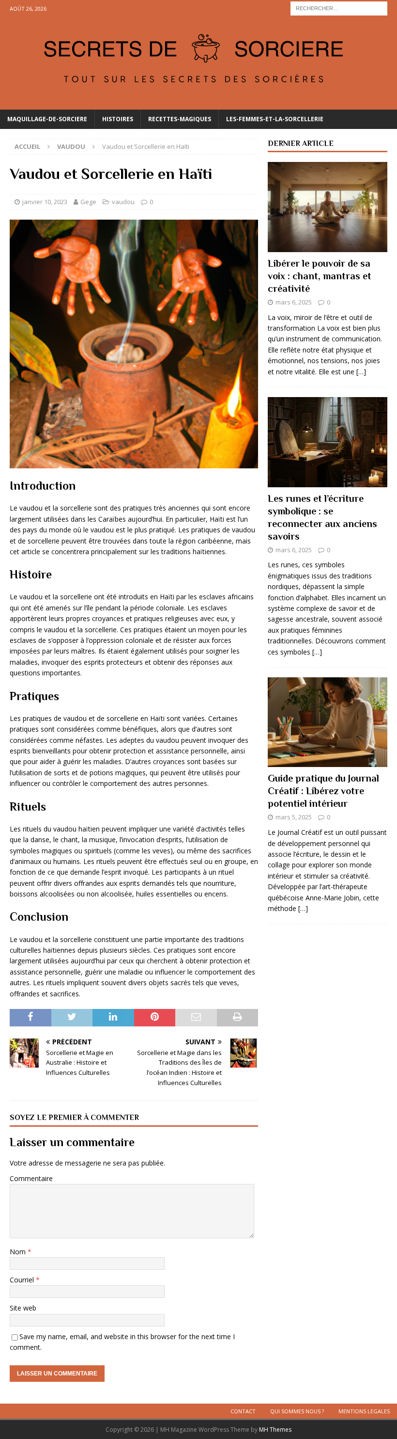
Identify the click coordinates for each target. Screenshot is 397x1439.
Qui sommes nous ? (297, 1411)
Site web (23, 1307)
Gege (88, 201)
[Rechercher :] (338, 7)
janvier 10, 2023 (44, 201)
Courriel (23, 1279)
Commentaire (31, 1178)
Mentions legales (364, 1411)
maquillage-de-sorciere (47, 119)
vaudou (123, 201)
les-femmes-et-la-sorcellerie (274, 119)
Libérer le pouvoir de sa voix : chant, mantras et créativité (319, 276)
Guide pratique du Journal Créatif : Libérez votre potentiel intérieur (323, 791)
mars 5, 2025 (293, 817)
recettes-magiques (179, 119)
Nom (19, 1251)
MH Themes (275, 1429)
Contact (243, 1411)
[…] (361, 371)
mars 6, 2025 (293, 302)
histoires (117, 119)
